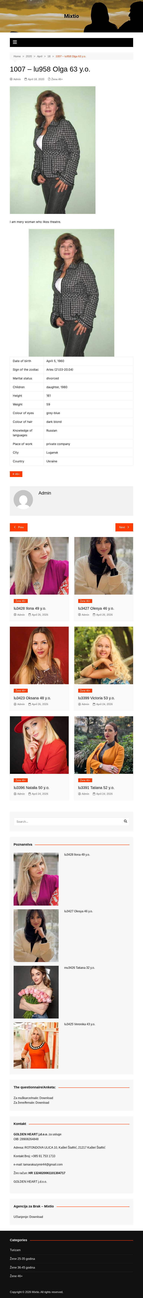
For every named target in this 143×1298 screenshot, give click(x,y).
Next (122, 527)
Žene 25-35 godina (22, 1258)
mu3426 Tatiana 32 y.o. (79, 967)
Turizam (15, 1250)
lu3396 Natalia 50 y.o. (32, 788)
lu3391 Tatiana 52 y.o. (96, 788)
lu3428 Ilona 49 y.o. (30, 608)
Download (46, 1098)
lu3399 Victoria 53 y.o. (96, 698)
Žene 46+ (57, 79)
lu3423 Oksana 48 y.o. (32, 698)
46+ (17, 474)
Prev (21, 527)
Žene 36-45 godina (22, 1267)
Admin (17, 79)
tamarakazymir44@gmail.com (43, 1164)
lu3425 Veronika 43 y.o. (79, 1024)
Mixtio (71, 16)
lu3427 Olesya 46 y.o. (96, 608)
